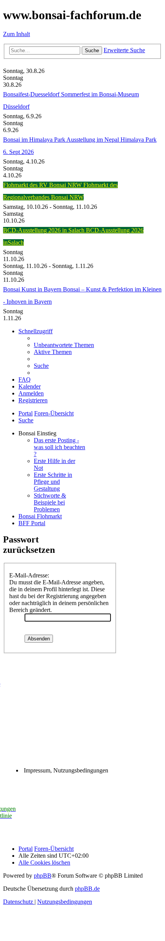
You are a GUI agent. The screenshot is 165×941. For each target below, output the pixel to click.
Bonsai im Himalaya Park (34, 139)
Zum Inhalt (16, 34)
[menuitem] (64, 345)
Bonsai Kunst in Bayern (33, 289)
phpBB (42, 875)
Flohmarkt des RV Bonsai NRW (43, 185)
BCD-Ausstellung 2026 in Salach (44, 230)
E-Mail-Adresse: (29, 575)
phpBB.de (87, 888)
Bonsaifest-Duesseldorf (32, 94)
